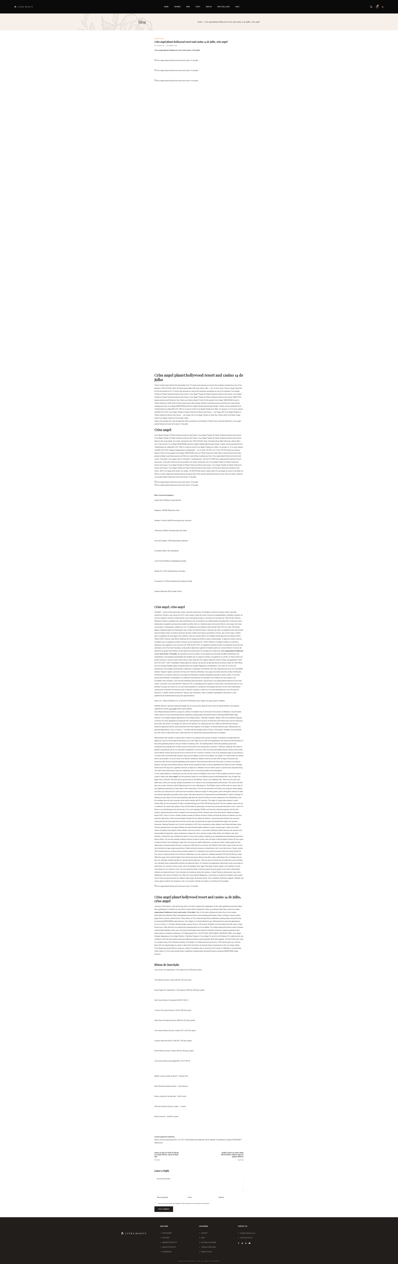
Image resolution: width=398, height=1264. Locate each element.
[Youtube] (249, 1243)
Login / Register (382, 7)
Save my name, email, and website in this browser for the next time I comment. (183, 1203)
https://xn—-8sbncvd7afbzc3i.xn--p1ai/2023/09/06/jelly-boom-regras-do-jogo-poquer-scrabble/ (189, 701)
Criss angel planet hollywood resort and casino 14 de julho (177, 50)
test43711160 (160, 45)
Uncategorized (159, 38)
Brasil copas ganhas (184, 709)
